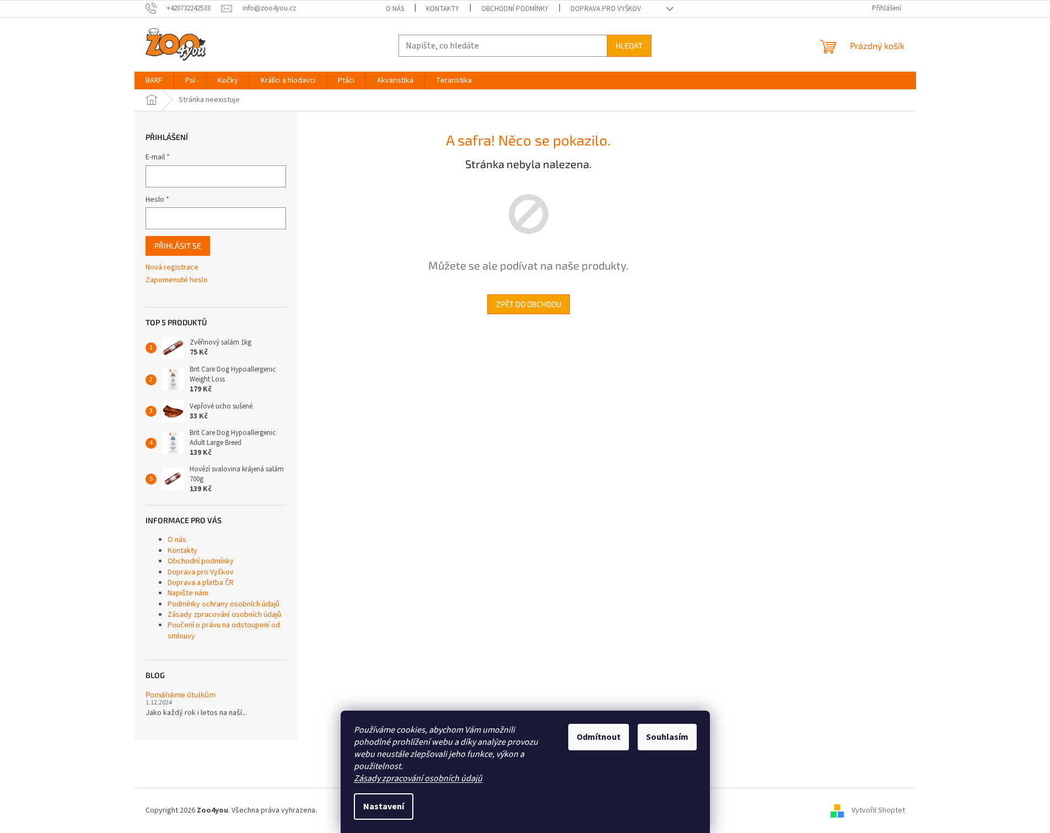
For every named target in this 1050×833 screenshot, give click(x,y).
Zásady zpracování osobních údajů (418, 778)
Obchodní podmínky (514, 9)
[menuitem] (154, 80)
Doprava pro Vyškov (605, 9)
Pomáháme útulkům (181, 694)
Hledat (629, 45)
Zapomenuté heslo (177, 280)
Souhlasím (667, 737)
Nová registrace (172, 267)
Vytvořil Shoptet (878, 810)
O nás (395, 9)
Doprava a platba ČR (201, 582)
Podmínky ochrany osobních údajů (223, 604)
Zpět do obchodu (528, 304)
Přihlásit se (177, 245)
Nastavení (383, 806)
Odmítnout (599, 737)
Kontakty (442, 9)
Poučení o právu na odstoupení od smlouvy (224, 630)
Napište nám (188, 593)
